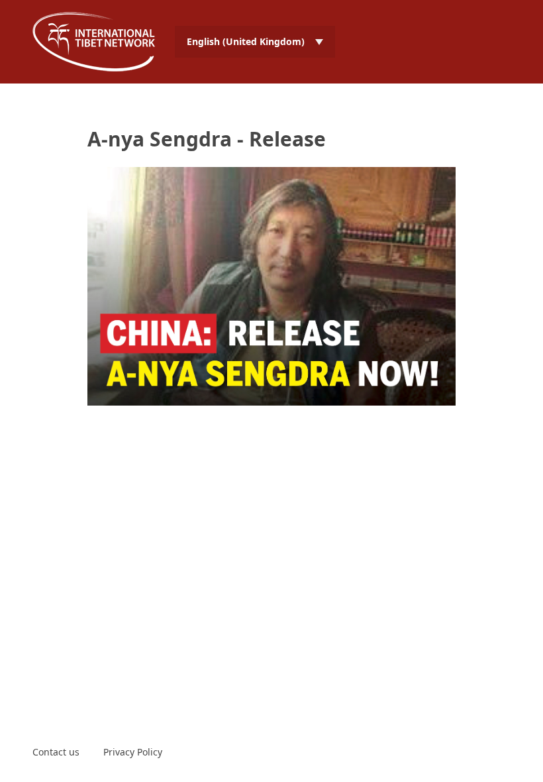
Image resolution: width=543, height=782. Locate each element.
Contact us (55, 752)
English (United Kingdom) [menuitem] (246, 41)
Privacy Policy (132, 752)
